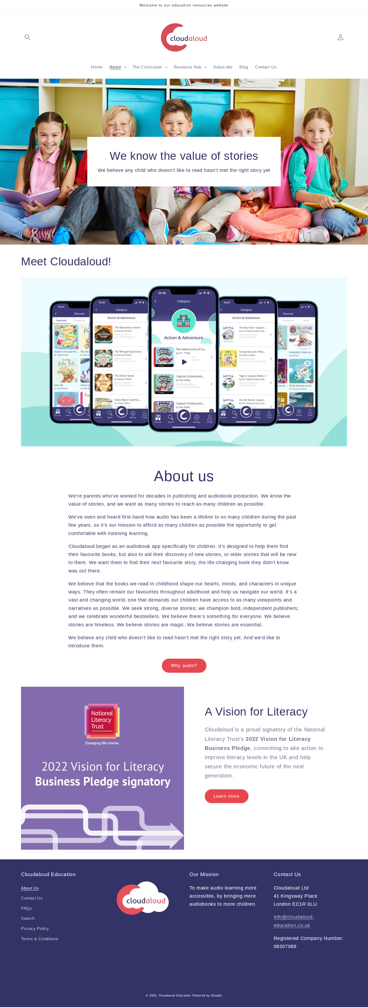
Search (28, 918)
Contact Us (32, 898)
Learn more (226, 796)
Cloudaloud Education (175, 995)
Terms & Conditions (40, 938)
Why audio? (184, 665)
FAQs (26, 908)
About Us (30, 888)
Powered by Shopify (207, 995)
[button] (27, 37)
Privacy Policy (35, 928)
